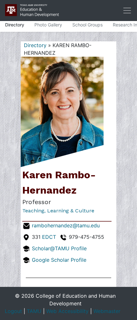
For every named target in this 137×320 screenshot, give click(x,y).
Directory (14, 24)
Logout (13, 311)
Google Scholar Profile (59, 260)
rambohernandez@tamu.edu (66, 225)
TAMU (34, 311)
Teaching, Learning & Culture (58, 211)
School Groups (87, 24)
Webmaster (106, 311)
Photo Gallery (48, 24)
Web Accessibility (67, 311)
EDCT (49, 237)
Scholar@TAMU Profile (59, 248)
